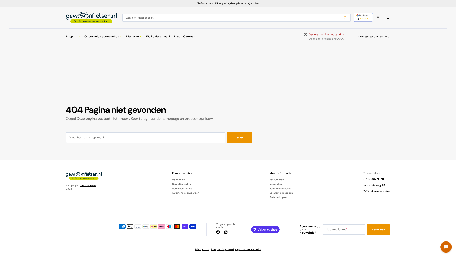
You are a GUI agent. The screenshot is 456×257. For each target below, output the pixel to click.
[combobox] (236, 18)
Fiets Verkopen (278, 197)
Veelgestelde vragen (281, 192)
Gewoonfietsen (88, 185)
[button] (378, 18)
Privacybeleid (202, 249)
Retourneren (277, 179)
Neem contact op (182, 188)
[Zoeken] (346, 18)
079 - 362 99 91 (382, 36)
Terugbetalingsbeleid (222, 249)
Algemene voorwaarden (185, 192)
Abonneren (378, 229)
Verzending (276, 184)
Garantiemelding (181, 184)
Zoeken (239, 137)
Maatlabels (178, 179)
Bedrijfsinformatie (280, 188)
